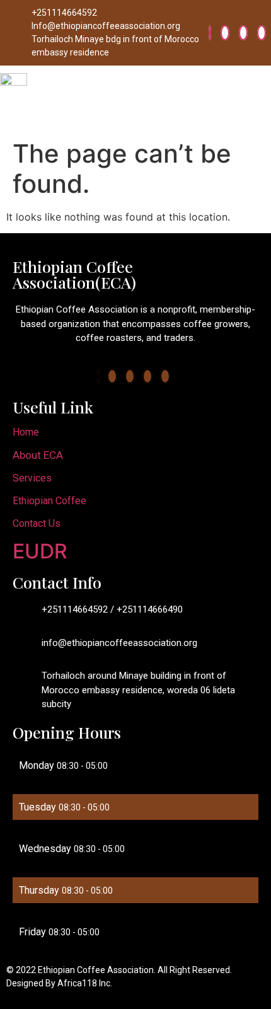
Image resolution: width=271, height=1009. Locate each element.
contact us (37, 523)
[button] (261, 100)
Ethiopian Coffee (49, 501)
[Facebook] (210, 32)
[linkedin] (243, 32)
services (32, 478)
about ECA (38, 455)
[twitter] (225, 32)
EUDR (40, 551)
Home (26, 432)
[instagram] (261, 32)
